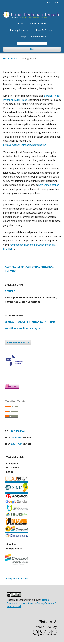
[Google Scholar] (16, 502)
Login (56, 2)
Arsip (23, 36)
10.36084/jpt (18, 431)
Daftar (47, 2)
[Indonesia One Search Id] (16, 510)
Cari (32, 49)
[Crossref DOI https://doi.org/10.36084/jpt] (16, 530)
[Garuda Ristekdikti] (16, 497)
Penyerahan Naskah (18, 342)
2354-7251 (17, 443)
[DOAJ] (16, 480)
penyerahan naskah (48, 184)
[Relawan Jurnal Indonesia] (16, 523)
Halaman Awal (10, 58)
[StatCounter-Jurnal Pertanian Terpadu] (12, 387)
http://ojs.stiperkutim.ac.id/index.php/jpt (24, 144)
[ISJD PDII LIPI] (16, 515)
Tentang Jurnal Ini (19, 30)
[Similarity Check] (16, 564)
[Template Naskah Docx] (15, 365)
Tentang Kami (36, 23)
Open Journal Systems (17, 578)
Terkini (19, 23)
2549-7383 (17, 437)
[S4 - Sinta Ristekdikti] (16, 491)
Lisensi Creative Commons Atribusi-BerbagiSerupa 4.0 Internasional (31, 603)
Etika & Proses (44, 30)
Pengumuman (38, 36)
